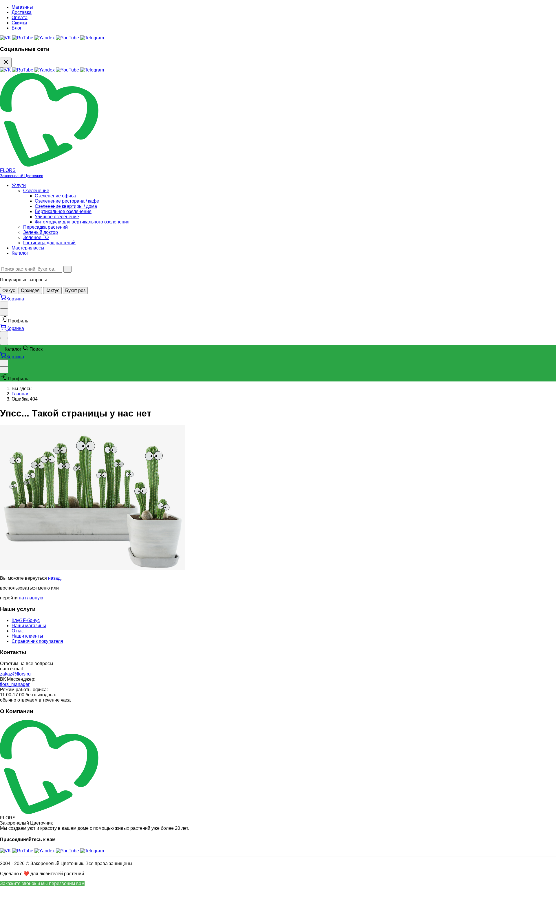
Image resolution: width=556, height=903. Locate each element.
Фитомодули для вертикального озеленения (82, 221)
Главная (21, 393)
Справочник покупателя (37, 641)
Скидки (19, 22)
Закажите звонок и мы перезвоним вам (42, 883)
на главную (31, 597)
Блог (17, 27)
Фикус (8, 290)
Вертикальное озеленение (63, 211)
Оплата (20, 17)
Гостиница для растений (49, 242)
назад (54, 578)
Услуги (19, 185)
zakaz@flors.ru (15, 673)
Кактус (52, 290)
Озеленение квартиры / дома (66, 206)
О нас (18, 630)
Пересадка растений (45, 227)
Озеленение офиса (55, 195)
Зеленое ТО (36, 237)
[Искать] (67, 269)
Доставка (22, 12)
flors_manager (15, 684)
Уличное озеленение (57, 216)
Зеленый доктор (40, 232)
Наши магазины (29, 625)
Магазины (22, 7)
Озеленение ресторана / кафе (67, 201)
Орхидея (30, 290)
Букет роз (75, 290)
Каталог (20, 253)
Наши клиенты (27, 636)
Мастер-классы (28, 247)
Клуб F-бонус (26, 620)
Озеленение (36, 190)
